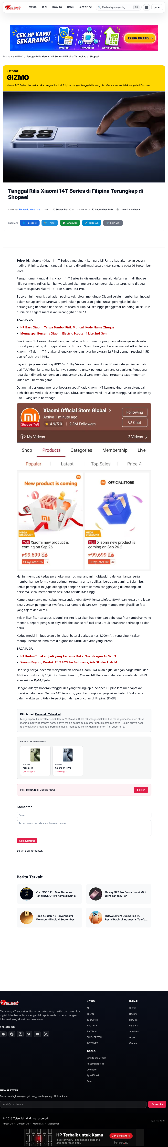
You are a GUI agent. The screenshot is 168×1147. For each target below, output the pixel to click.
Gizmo (132, 1008)
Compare (91, 1069)
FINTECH (91, 1031)
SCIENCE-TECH (95, 1037)
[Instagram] (20, 1034)
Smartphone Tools (96, 1057)
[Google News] (3, 1034)
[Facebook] (12, 1034)
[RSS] (46, 1034)
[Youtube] (37, 1034)
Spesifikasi (93, 1075)
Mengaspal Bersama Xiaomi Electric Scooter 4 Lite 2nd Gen (63, 333)
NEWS (70, 7)
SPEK (44, 7)
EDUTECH (92, 1025)
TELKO (90, 1013)
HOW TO (57, 7)
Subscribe (157, 1104)
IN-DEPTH (92, 1019)
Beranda (7, 56)
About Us (8, 1123)
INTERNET (92, 1043)
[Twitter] (29, 1034)
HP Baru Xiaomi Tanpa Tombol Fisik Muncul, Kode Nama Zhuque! (67, 327)
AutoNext (134, 1031)
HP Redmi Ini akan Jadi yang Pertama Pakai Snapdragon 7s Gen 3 (68, 656)
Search (90, 1081)
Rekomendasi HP (96, 1063)
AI (88, 1008)
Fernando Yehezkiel (30, 209)
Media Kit (38, 1123)
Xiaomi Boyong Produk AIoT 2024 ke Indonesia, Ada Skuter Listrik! (68, 662)
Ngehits (133, 1025)
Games (133, 1043)
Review (133, 1013)
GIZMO (33, 7)
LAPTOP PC (85, 7)
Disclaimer (53, 1123)
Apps (132, 1037)
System (157, 7)
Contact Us (23, 1123)
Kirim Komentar (27, 841)
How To (133, 1019)
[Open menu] (146, 7)
